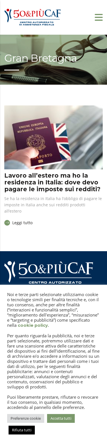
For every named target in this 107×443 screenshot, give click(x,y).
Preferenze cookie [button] (26, 418)
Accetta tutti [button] (61, 418)
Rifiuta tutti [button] (21, 429)
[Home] (32, 17)
